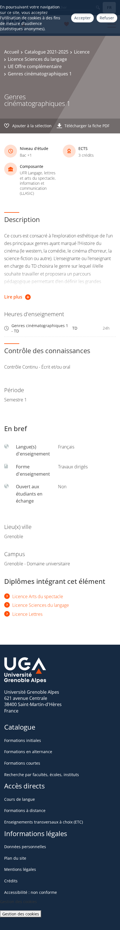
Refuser (107, 17)
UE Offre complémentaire (35, 66)
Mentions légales (20, 869)
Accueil (11, 52)
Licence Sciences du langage (37, 59)
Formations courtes (22, 763)
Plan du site (15, 858)
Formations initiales (22, 740)
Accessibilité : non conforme (30, 892)
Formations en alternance (28, 751)
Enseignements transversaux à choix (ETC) (43, 822)
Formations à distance (24, 810)
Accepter (82, 17)
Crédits (11, 880)
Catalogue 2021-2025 (46, 52)
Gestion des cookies (20, 914)
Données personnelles (25, 846)
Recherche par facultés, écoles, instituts (41, 774)
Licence (82, 52)
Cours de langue (19, 799)
